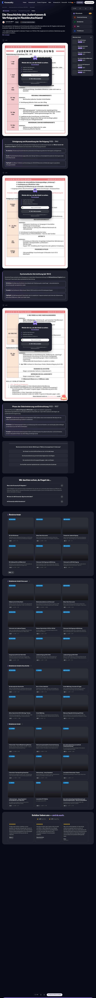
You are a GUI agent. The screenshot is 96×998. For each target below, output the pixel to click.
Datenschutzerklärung (35, 83)
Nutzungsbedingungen (41, 82)
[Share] (85, 8)
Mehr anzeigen (6, 35)
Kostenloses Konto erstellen (54, 994)
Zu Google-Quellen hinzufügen (28, 22)
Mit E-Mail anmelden (36, 79)
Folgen (16, 22)
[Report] (90, 8)
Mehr (10, 572)
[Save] (80, 8)
